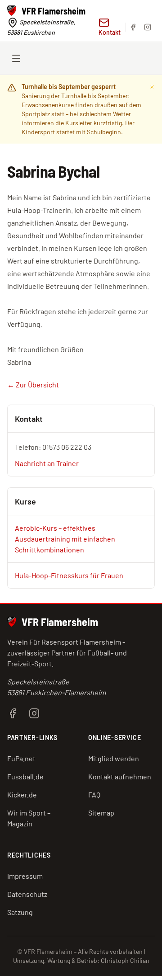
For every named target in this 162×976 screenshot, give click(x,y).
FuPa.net (21, 758)
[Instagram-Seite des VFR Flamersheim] (34, 712)
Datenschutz (27, 894)
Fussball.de (25, 776)
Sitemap (101, 812)
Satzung (20, 912)
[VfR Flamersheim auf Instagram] (147, 27)
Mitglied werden (113, 758)
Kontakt (110, 32)
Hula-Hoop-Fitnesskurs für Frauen (69, 575)
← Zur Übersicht (33, 384)
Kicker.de (22, 794)
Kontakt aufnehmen (119, 776)
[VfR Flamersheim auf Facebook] (133, 27)
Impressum (25, 876)
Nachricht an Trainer (47, 463)
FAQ (94, 794)
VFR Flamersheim (60, 621)
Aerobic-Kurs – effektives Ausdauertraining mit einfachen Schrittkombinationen (65, 538)
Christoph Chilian (125, 960)
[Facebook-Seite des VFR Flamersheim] (12, 712)
